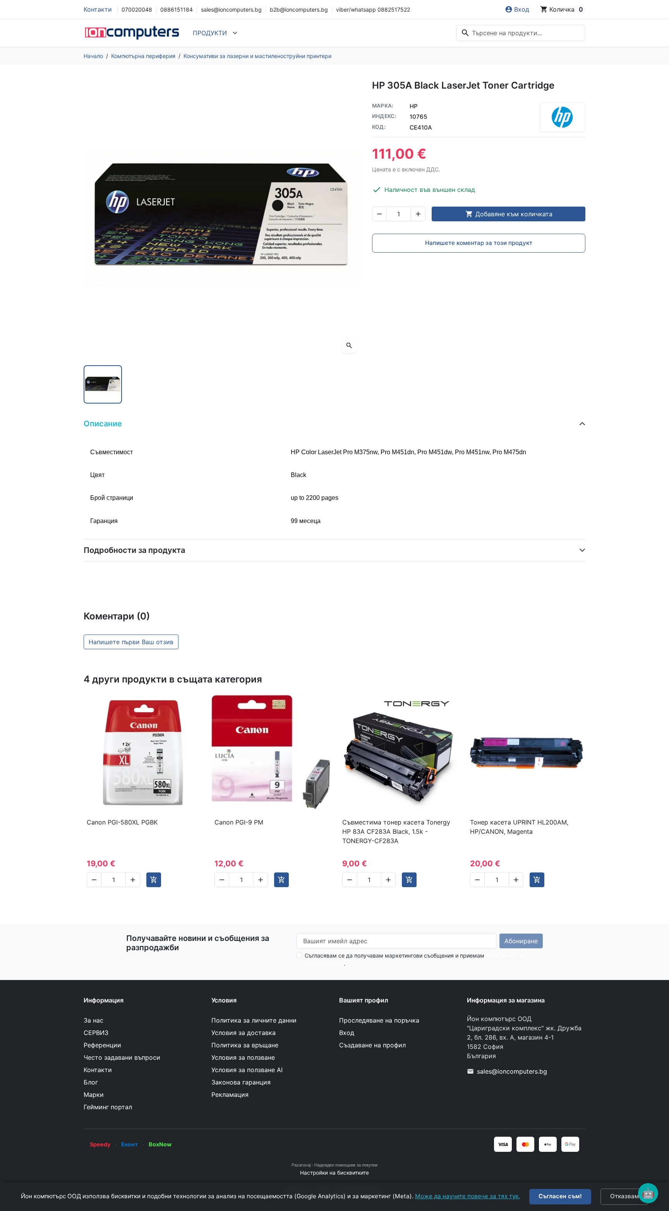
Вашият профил (363, 1000)
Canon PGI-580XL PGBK (122, 822)
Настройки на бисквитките (334, 1173)
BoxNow (160, 1144)
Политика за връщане (244, 1045)
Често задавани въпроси (122, 1057)
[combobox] (520, 33)
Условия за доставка (243, 1033)
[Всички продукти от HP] (562, 117)
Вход (346, 1033)
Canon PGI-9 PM (238, 822)
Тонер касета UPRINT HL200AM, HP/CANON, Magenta (519, 826)
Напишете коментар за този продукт (478, 242)
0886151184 (176, 9)
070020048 (137, 9)
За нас (93, 1020)
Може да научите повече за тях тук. (467, 1196)
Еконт (129, 1144)
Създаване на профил (372, 1045)
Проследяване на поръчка (379, 1020)
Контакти (98, 9)
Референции (102, 1045)
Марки (94, 1094)
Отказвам (624, 1196)
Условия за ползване (243, 1057)
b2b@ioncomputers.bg (299, 9)
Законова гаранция (241, 1082)
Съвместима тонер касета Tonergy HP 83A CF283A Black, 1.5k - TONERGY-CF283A (396, 831)
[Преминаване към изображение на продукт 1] (103, 384)
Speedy (100, 1144)
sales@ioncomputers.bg (231, 9)
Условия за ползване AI (247, 1070)
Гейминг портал (108, 1107)
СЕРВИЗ (96, 1033)
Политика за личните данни (254, 1020)
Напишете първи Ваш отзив (131, 642)
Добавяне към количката (508, 214)
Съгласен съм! (560, 1196)
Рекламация (230, 1094)
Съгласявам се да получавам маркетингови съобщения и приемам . (414, 959)
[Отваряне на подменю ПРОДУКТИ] (235, 33)
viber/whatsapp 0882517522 (373, 9)
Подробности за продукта (134, 550)
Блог (91, 1082)
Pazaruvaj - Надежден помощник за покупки (334, 1165)
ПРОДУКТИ (210, 33)
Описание (103, 423)
